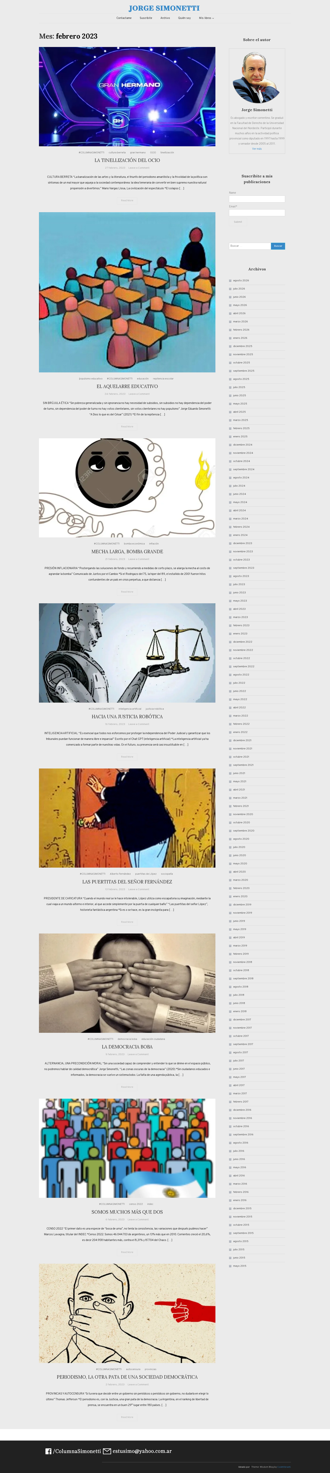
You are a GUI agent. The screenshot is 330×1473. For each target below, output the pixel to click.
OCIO (153, 152)
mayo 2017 (239, 1077)
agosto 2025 (241, 379)
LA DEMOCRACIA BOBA (127, 1047)
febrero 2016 (241, 1192)
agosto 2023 (241, 576)
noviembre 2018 (242, 962)
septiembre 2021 (243, 765)
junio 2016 (239, 1159)
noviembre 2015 (242, 1216)
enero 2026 (240, 338)
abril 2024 (239, 510)
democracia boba (127, 1039)
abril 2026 (239, 313)
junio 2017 (239, 1069)
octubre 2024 (241, 461)
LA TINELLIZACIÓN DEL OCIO (127, 160)
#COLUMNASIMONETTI (91, 152)
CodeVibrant (283, 1467)
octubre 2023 (241, 559)
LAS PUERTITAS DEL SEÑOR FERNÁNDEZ (127, 882)
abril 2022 (239, 707)
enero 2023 (240, 633)
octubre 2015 (241, 1225)
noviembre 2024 (243, 453)
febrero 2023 (241, 625)
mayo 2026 (240, 305)
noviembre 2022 (243, 650)
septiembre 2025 (243, 371)
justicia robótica (155, 709)
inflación (154, 543)
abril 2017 (239, 1085)
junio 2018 (239, 1003)
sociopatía (167, 874)
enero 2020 (240, 896)
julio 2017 (238, 1060)
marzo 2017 (240, 1093)
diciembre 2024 (242, 445)
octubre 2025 (241, 362)
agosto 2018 (240, 986)
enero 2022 (240, 732)
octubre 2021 (241, 757)
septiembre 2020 (243, 830)
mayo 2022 (240, 699)
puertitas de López (146, 874)
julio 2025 (239, 387)
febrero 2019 (241, 954)
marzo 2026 (240, 321)
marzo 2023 (240, 617)
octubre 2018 (241, 970)
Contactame (124, 18)
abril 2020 (239, 872)
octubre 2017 (241, 1036)
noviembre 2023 (243, 551)
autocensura (133, 1369)
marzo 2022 (240, 715)
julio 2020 (239, 847)
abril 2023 (239, 609)
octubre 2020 (241, 822)
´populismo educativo (91, 378)
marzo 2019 (240, 945)
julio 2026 (239, 288)
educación (143, 378)
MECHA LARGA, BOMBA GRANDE (127, 552)
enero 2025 (240, 436)
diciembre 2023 (242, 543)
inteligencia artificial (130, 709)
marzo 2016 (240, 1184)
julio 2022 (239, 683)
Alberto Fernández (120, 874)
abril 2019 (239, 937)
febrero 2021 (241, 806)
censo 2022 (136, 1204)
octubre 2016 (241, 1126)
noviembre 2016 (242, 1118)
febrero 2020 (241, 888)
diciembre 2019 (242, 904)
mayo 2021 (239, 781)
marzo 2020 (240, 880)
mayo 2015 (239, 1266)
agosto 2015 (240, 1241)
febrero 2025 (241, 428)
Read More (127, 200)
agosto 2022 (241, 674)
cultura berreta (117, 152)
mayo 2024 (240, 502)
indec (150, 1204)
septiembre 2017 (243, 1044)
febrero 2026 (241, 330)
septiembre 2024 (243, 469)
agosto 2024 (241, 477)
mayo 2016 (239, 1167)
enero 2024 (240, 535)
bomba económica (134, 543)
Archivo (165, 18)
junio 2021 (239, 773)
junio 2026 (239, 297)
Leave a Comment (139, 168)
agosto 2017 (240, 1052)
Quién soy (184, 18)
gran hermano (138, 152)
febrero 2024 (241, 527)
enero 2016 (240, 1200)
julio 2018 (238, 995)
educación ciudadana (153, 1039)
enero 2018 (240, 1011)
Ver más (257, 149)
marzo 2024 (240, 518)
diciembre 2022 (242, 642)
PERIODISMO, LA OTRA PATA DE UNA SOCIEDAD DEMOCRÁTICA (127, 1377)
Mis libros (205, 18)
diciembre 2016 (242, 1110)
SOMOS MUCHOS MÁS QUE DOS (127, 1212)
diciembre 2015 (242, 1208)
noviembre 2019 (242, 913)
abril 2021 (239, 789)
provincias (150, 1369)
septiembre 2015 (243, 1233)
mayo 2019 (239, 929)
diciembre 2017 (242, 1019)
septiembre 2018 (243, 978)
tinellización (167, 152)
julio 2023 (239, 584)
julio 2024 (239, 486)
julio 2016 (238, 1151)
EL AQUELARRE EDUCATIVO (127, 386)
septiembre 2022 (243, 666)
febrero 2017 (240, 1101)
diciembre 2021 (242, 740)
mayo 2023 (240, 601)
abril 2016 (239, 1175)
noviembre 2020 (243, 814)
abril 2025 (239, 412)
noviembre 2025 (243, 354)
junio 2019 (239, 921)
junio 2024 (239, 494)
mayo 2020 (240, 863)
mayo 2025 (240, 403)
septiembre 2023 (243, 568)
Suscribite (146, 18)
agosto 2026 (241, 280)
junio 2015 (239, 1257)
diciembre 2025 (242, 346)
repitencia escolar (163, 378)
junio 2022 (239, 691)
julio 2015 (238, 1249)
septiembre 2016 (243, 1134)
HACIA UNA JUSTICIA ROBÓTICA (127, 717)
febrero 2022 (241, 724)
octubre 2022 (241, 658)
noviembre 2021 (242, 748)
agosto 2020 (241, 839)
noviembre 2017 (242, 1028)
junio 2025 (239, 395)
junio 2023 (239, 592)
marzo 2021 (240, 798)
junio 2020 (239, 855)
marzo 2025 (240, 420)
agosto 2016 (240, 1143)
